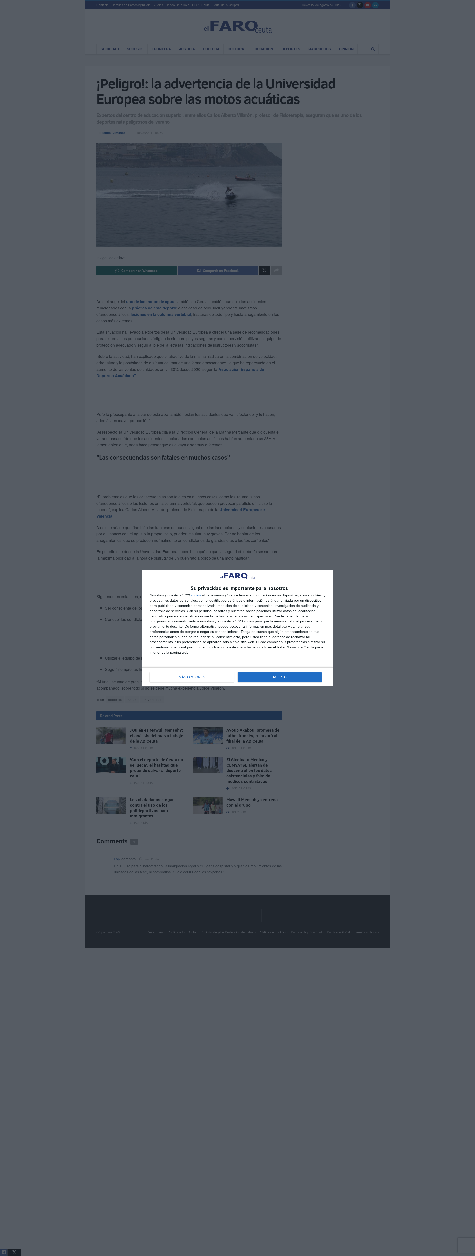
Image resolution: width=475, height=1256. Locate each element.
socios (196, 595)
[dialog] (237, 628)
